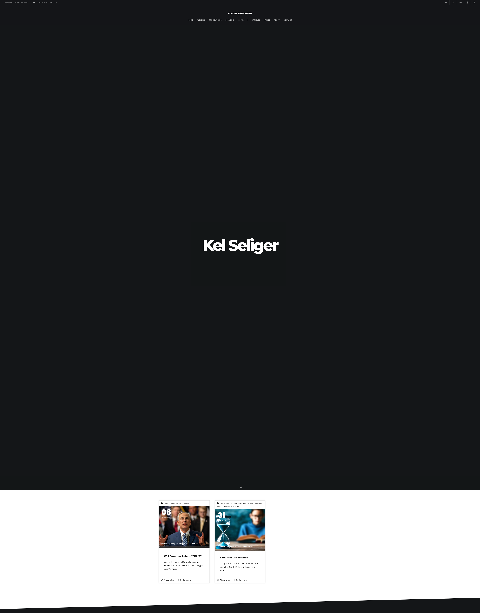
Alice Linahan (169, 580)
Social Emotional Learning (175, 503)
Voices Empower (240, 13)
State (187, 503)
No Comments (186, 580)
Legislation (230, 506)
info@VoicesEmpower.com (46, 2)
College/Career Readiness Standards (235, 503)
